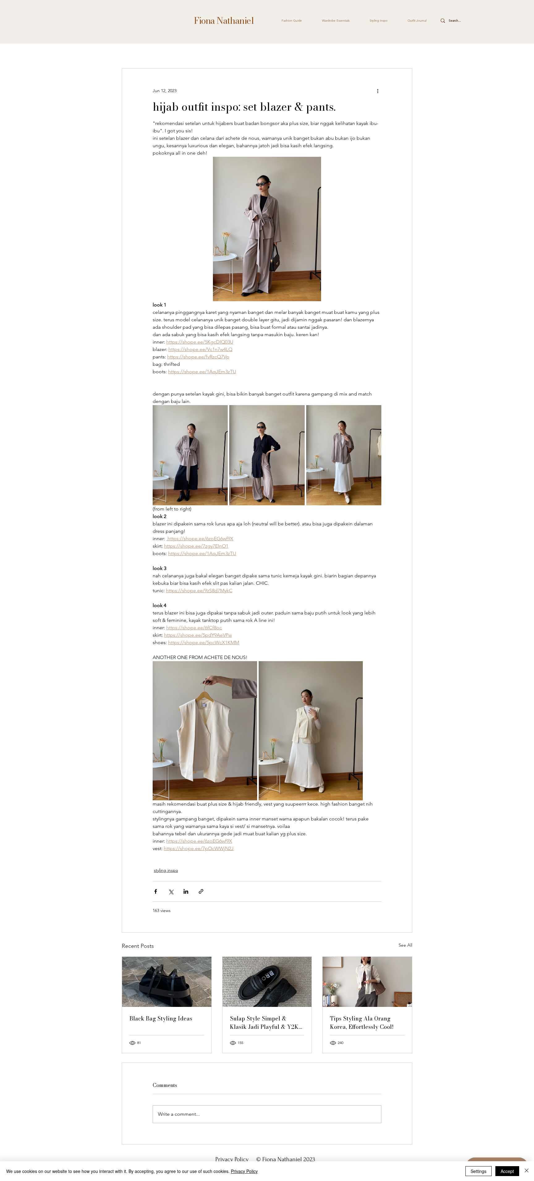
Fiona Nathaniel (223, 21)
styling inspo (166, 870)
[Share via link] (201, 891)
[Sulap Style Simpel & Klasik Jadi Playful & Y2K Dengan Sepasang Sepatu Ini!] (267, 982)
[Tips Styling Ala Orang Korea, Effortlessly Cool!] (367, 982)
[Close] (526, 1171)
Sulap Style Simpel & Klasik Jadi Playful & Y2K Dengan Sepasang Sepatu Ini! (264, 1022)
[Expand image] (190, 455)
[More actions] (377, 91)
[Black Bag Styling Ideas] (166, 982)
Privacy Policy (232, 1159)
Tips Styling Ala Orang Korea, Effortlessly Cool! (362, 1022)
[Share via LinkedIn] (186, 891)
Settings (478, 1171)
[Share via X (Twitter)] (171, 891)
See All (405, 945)
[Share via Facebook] (156, 891)
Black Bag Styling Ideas (160, 1018)
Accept (507, 1171)
